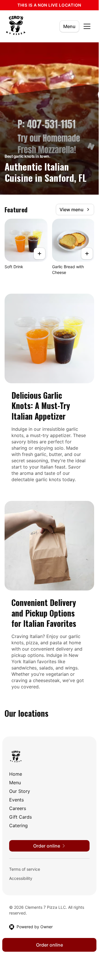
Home (15, 774)
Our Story (19, 791)
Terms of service (24, 869)
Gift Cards (20, 817)
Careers (17, 808)
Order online (49, 945)
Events (16, 800)
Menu (69, 26)
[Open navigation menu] (87, 26)
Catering (18, 825)
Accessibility (20, 878)
